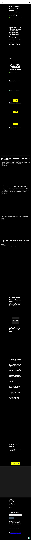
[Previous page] (11, 246)
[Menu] (29, 2)
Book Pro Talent (15, 320)
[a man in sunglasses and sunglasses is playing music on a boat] (15, 94)
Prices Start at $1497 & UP (15, 463)
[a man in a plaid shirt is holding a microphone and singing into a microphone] (15, 105)
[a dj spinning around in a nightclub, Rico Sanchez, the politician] (15, 422)
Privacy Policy (10, 507)
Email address (11, 513)
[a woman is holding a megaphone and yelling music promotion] (15, 84)
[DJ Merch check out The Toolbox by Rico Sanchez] (15, 131)
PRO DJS (15, 100)
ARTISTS (15, 111)
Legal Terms (10, 509)
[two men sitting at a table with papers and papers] (15, 118)
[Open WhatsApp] (29, 538)
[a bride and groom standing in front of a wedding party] (15, 459)
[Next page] (19, 246)
